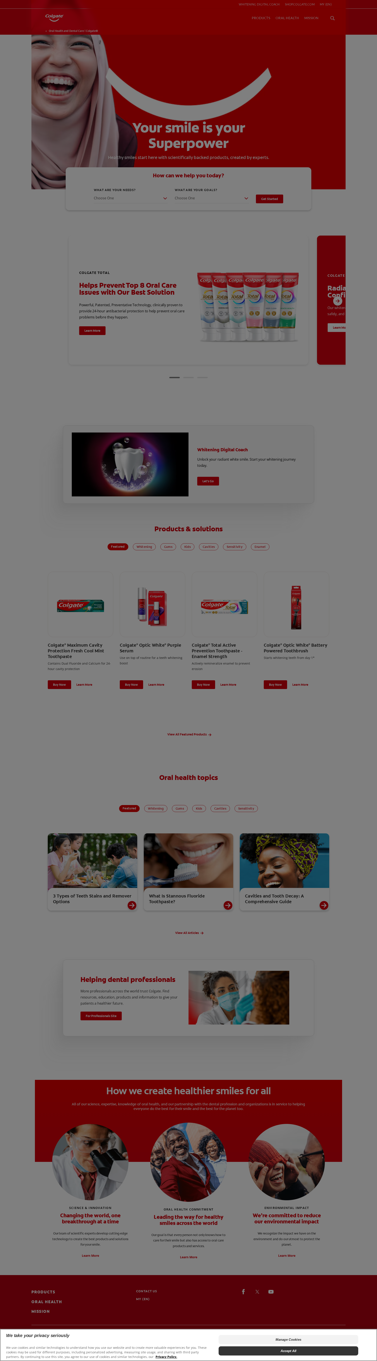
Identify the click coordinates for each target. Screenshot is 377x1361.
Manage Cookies (288, 1339)
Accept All (288, 1351)
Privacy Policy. (166, 1357)
